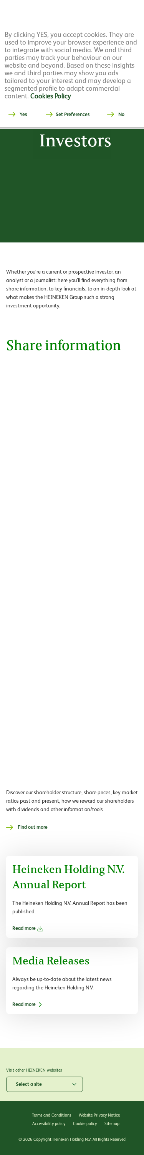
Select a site (29, 1084)
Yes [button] (23, 114)
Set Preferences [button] (72, 114)
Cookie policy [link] (85, 1123)
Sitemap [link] (111, 1123)
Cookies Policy (50, 96)
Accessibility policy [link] (48, 1123)
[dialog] (72, 64)
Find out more (33, 827)
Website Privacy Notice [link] (99, 1115)
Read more (24, 928)
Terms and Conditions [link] (51, 1115)
